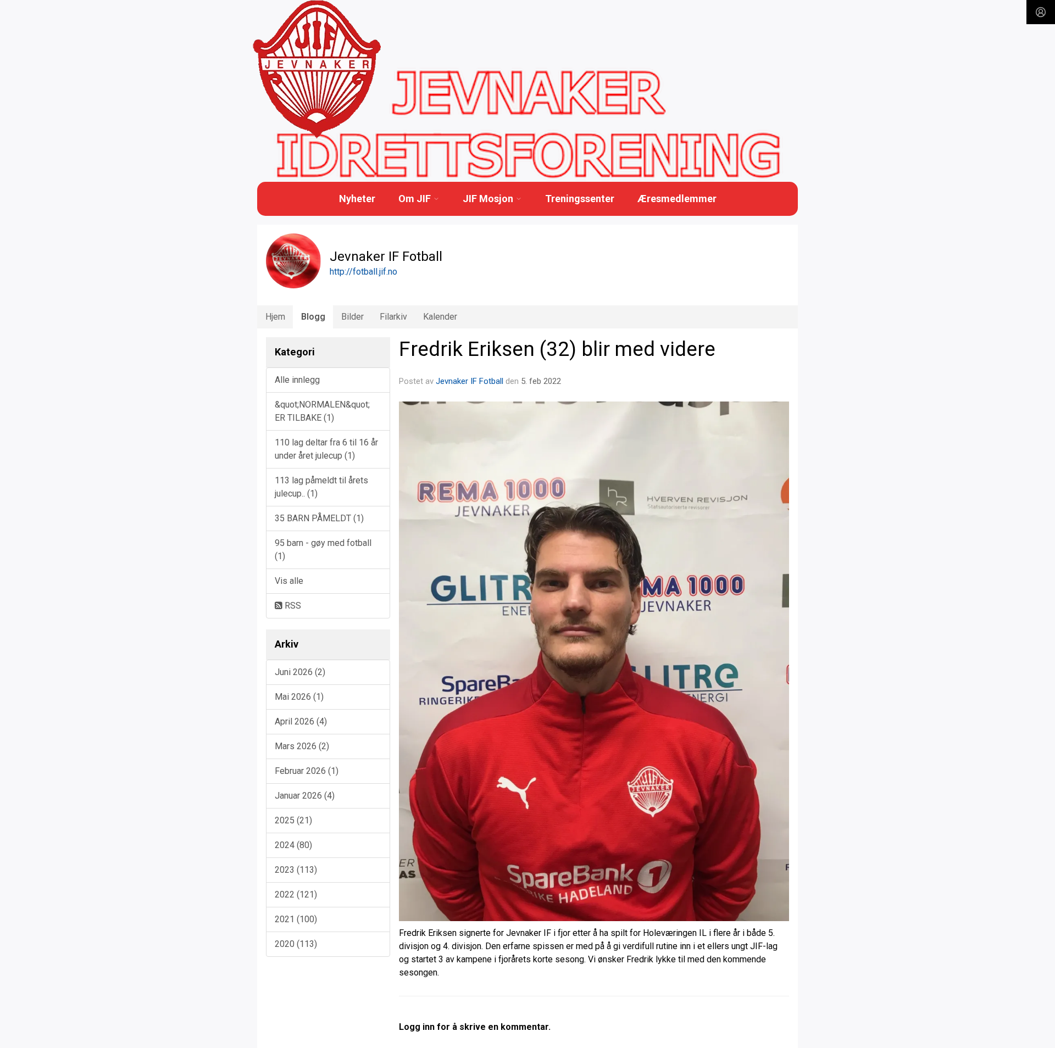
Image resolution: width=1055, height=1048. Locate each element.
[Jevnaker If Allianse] (317, 70)
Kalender (440, 316)
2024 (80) (293, 845)
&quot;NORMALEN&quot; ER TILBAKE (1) (322, 411)
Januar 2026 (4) (305, 795)
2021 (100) (296, 919)
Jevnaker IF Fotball (469, 381)
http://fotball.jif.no (363, 271)
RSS (291, 605)
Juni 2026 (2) (300, 672)
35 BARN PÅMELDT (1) (319, 518)
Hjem (275, 316)
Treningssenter (579, 198)
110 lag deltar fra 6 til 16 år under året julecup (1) (326, 449)
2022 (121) (296, 894)
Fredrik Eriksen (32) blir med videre (557, 349)
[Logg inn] (1041, 12)
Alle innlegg (297, 380)
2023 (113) (296, 870)
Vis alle (289, 581)
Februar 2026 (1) (306, 771)
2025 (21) (293, 820)
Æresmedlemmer (677, 198)
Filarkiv (393, 316)
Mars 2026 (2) (302, 746)
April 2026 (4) (301, 721)
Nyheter (357, 198)
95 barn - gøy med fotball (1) (323, 549)
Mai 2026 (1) (299, 697)
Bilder (352, 316)
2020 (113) (296, 944)
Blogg (313, 316)
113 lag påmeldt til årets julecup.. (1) (321, 487)
